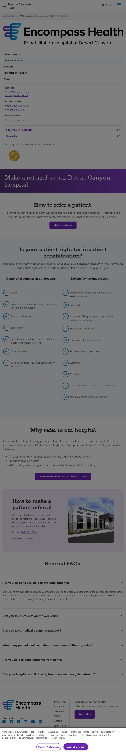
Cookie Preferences (48, 746)
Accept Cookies (75, 746)
